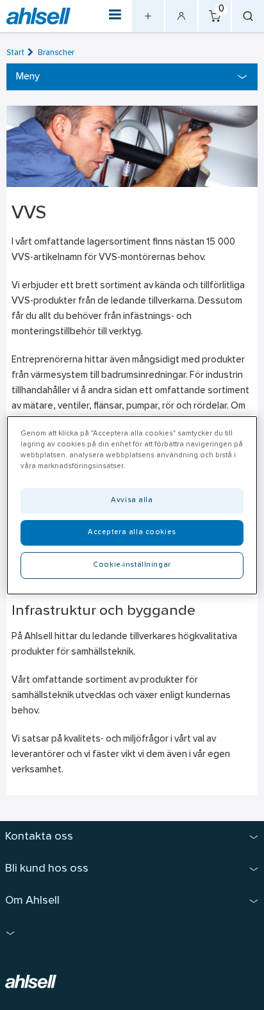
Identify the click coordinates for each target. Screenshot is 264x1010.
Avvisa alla (132, 500)
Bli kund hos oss (46, 869)
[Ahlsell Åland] (38, 16)
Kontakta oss (39, 837)
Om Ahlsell (32, 901)
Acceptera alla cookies (132, 532)
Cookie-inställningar (131, 565)
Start (15, 52)
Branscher (56, 52)
